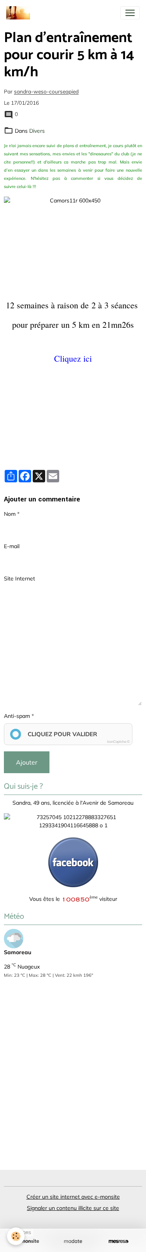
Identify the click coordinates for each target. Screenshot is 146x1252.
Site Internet (19, 578)
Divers (37, 130)
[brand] (19, 12)
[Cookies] (16, 1236)
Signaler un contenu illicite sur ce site (73, 1208)
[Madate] (73, 1241)
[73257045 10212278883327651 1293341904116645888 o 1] (73, 820)
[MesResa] (118, 1241)
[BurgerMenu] (130, 12)
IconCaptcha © (118, 741)
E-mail (11, 546)
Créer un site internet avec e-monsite (73, 1196)
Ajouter (26, 762)
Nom (10, 513)
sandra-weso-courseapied (46, 91)
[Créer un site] (27, 1241)
